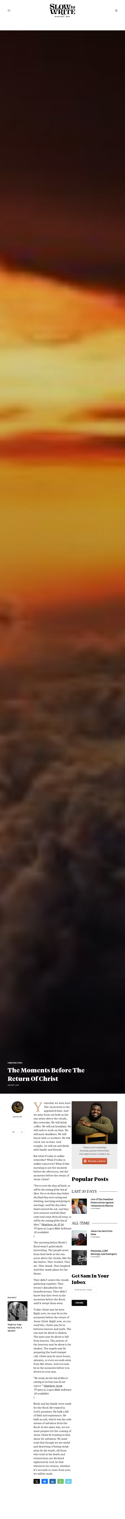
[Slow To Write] (62, 10)
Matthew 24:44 (53, 1385)
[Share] (45, 1481)
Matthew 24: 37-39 (53, 1224)
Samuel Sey (17, 1117)
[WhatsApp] (60, 1481)
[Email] (68, 1481)
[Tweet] (37, 1481)
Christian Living (15, 1063)
